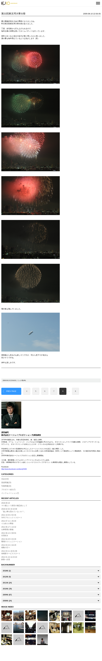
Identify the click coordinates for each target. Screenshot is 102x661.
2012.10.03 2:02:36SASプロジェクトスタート (11, 516)
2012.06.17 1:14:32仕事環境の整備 (8, 528)
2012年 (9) (7, 577)
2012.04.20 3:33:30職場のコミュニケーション (11, 540)
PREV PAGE (11, 391)
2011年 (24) (7, 583)
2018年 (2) (7, 571)
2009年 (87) (7, 595)
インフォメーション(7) (10, 493)
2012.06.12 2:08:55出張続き (8, 534)
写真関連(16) (6, 486)
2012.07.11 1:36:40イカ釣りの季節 (8, 522)
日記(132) (5, 479)
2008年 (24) (7, 601)
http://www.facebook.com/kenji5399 (14, 469)
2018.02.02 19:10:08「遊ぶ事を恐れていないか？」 (13, 510)
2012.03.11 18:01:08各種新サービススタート (10, 552)
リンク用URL (21, 380)
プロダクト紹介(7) (8, 490)
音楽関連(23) (6, 482)
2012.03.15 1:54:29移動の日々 (8, 546)
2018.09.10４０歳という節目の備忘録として (14, 504)
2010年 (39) (7, 589)
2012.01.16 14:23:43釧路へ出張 (9, 558)
